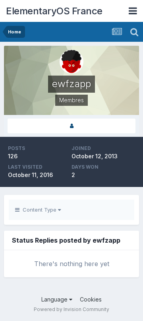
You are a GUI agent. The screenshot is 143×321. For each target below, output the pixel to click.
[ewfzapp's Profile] (71, 126)
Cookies (91, 299)
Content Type (38, 209)
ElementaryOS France (54, 11)
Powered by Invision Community (71, 309)
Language (55, 299)
